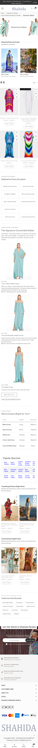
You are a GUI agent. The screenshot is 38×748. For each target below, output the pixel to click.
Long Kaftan (13, 476)
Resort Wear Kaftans (8, 602)
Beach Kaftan (20, 476)
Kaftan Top (5, 610)
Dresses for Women (12, 13)
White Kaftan (6, 476)
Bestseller (16, 613)
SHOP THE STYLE (9, 394)
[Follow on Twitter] (6, 707)
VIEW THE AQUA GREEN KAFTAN (11, 399)
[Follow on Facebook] (2, 707)
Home (2, 13)
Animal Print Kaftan (20, 463)
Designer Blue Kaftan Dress (9, 160)
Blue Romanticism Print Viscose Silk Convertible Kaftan (26, 525)
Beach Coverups (31, 606)
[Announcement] (17, 2)
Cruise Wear (15, 610)
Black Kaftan (13, 463)
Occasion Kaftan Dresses (28, 463)
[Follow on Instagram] (9, 707)
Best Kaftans (6, 463)
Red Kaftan (27, 470)
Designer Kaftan (14, 470)
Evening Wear (24, 610)
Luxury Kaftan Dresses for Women (11, 15)
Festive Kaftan (20, 606)
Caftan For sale (27, 476)
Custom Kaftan (20, 470)
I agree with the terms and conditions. (20, 644)
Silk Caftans (19, 602)
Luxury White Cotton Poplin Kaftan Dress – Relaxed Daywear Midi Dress (28, 119)
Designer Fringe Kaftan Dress (9, 118)
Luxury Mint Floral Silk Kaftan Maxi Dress (8, 576)
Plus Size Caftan (30, 602)
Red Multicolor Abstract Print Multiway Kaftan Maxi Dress (9, 525)
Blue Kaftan (6, 470)
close (35, 2)
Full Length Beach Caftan (28, 160)
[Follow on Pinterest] (12, 707)
